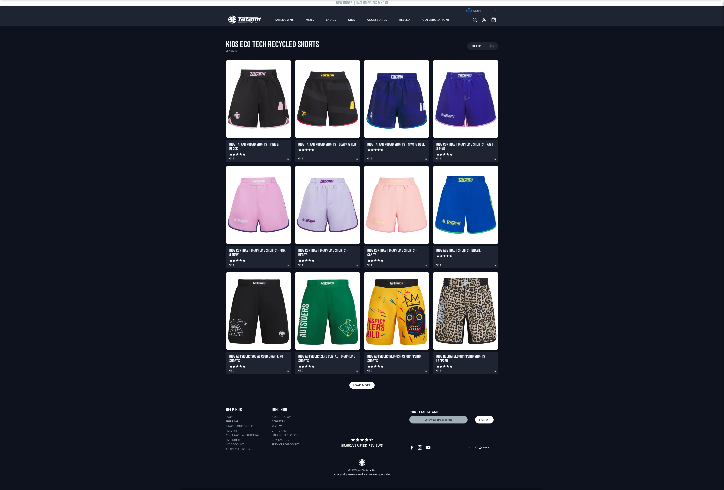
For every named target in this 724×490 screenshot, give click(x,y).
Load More (362, 385)
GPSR (369, 474)
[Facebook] (411, 447)
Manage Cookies (382, 474)
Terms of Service (357, 474)
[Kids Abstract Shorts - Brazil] (465, 205)
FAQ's (230, 416)
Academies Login (238, 449)
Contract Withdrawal (243, 435)
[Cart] (493, 20)
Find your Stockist (286, 435)
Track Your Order (239, 426)
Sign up (484, 419)
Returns (232, 430)
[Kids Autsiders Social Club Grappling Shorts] (258, 311)
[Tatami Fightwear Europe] (243, 19)
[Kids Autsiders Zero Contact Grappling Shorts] (327, 311)
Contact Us (280, 439)
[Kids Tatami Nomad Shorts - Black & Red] (327, 99)
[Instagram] (420, 447)
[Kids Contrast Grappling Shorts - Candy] (396, 205)
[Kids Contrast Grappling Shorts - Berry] (327, 205)
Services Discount (285, 444)
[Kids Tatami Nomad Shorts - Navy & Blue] (396, 99)
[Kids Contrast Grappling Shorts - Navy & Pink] (465, 99)
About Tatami (282, 416)
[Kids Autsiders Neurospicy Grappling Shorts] (396, 311)
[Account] (484, 20)
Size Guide (233, 439)
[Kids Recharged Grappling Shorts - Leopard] (465, 311)
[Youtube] (428, 447)
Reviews (277, 426)
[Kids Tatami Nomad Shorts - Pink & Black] (258, 99)
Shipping (232, 421)
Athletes (278, 421)
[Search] (474, 20)
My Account (235, 444)
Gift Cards (280, 430)
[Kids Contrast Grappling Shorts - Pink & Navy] (258, 205)
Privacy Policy (340, 474)
